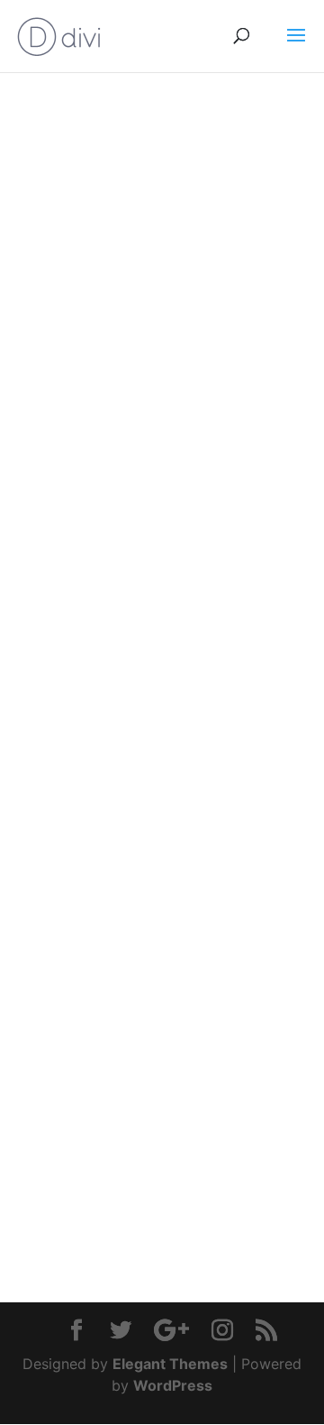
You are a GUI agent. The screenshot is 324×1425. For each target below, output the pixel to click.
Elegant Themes (170, 1364)
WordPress (172, 1385)
